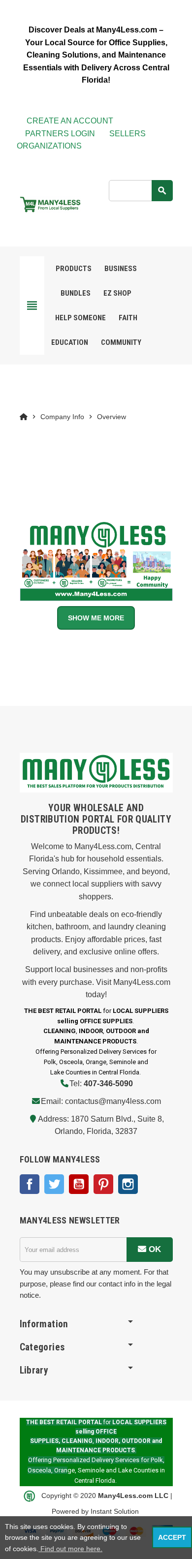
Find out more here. (70, 1549)
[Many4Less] (50, 203)
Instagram (128, 1184)
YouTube (79, 1184)
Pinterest (103, 1184)
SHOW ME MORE (96, 618)
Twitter (54, 1184)
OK (153, 1249)
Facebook (29, 1184)
